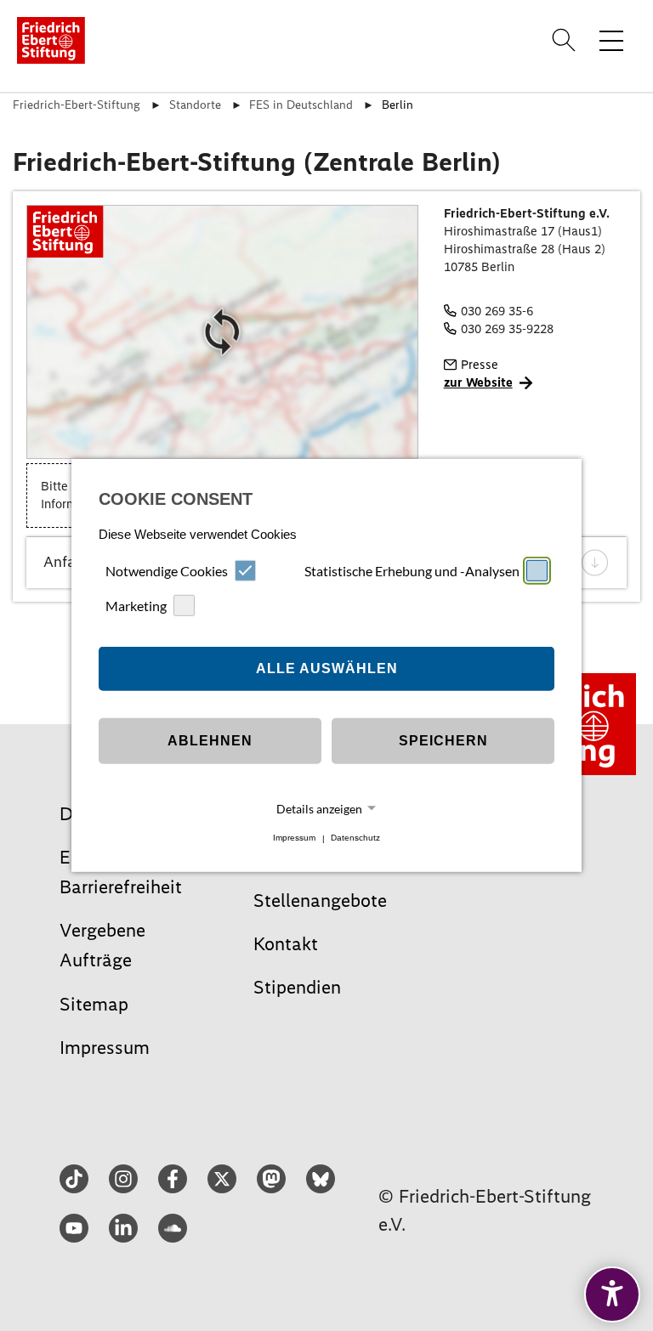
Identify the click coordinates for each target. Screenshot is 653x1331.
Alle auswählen (327, 668)
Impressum (294, 838)
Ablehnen (210, 740)
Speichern (443, 740)
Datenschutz (355, 838)
